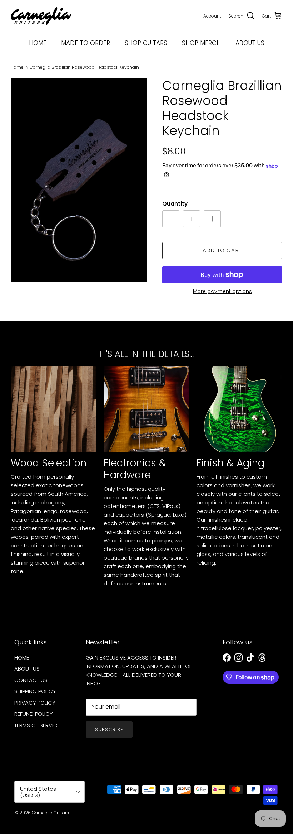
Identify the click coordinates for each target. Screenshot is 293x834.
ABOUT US (249, 43)
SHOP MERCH (201, 43)
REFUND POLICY (33, 714)
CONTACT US (31, 680)
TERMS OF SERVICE (37, 725)
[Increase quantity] (212, 218)
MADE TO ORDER (85, 43)
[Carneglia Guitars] (41, 16)
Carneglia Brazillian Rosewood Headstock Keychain (84, 67)
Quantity (175, 203)
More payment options (222, 291)
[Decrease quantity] (170, 218)
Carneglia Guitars (50, 813)
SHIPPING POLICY (35, 691)
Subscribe (109, 729)
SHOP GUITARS (146, 43)
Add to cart (222, 250)
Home (17, 67)
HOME (37, 43)
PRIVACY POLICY (34, 702)
